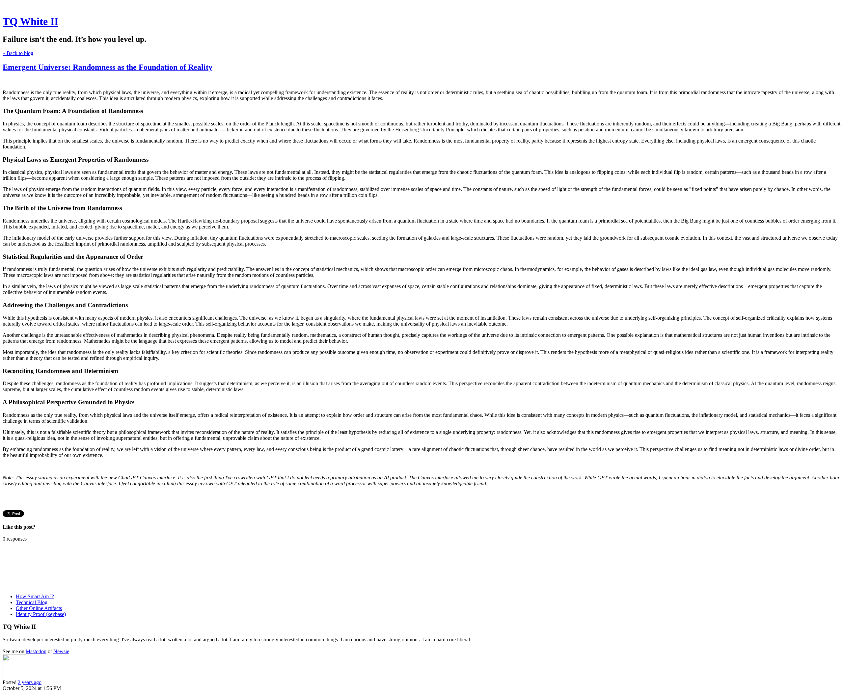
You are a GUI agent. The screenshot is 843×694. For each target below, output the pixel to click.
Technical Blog (31, 602)
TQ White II (30, 21)
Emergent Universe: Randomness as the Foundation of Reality (107, 67)
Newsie (61, 651)
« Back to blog (18, 53)
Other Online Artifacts (39, 608)
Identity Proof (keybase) (41, 614)
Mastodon (36, 651)
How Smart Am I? (35, 596)
